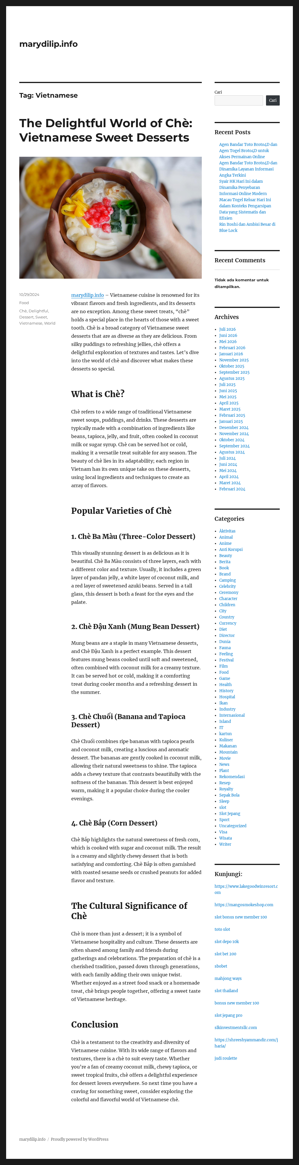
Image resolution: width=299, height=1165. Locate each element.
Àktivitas (227, 531)
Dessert (26, 317)
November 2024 (234, 433)
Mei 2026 (228, 341)
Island (225, 721)
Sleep (224, 801)
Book (224, 568)
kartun (225, 733)
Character (228, 598)
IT (221, 727)
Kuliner (226, 739)
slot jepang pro (228, 1015)
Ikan (223, 703)
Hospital (227, 696)
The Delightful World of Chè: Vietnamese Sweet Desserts (105, 130)
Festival (226, 660)
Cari (218, 92)
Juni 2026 (228, 335)
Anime (225, 543)
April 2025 (229, 403)
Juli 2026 (227, 329)
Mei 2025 (228, 396)
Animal (226, 537)
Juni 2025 (228, 390)
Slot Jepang (229, 813)
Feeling (226, 654)
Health (225, 684)
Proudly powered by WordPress (80, 1139)
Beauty (225, 555)
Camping (227, 580)
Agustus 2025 (232, 378)
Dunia (224, 641)
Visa (223, 832)
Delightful (38, 311)
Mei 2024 (228, 470)
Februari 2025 (232, 415)
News (224, 764)
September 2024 (234, 446)
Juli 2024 (227, 458)
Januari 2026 (231, 353)
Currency (227, 623)
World (49, 323)
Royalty (226, 789)
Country (226, 617)
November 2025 (234, 360)
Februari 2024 (232, 489)
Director (227, 635)
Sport (224, 819)
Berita (224, 561)
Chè (23, 311)
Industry (227, 709)
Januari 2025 (231, 421)
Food (24, 302)
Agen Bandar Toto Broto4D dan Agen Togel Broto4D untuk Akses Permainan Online (248, 150)
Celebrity (227, 586)
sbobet (221, 966)
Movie (225, 758)
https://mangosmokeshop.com (244, 904)
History (226, 690)
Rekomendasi (232, 776)
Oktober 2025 (231, 366)
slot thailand (226, 990)
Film (223, 666)
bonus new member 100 (237, 1003)
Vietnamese (30, 323)
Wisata (225, 838)
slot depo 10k (227, 941)
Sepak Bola (229, 795)
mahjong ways (228, 978)
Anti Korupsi (231, 549)
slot (222, 807)
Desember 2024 (233, 427)
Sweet (41, 317)
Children (227, 604)
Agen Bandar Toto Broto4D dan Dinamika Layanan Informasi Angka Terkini (248, 169)
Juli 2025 (227, 384)
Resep (224, 782)
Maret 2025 (230, 409)
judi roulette (226, 1058)
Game (224, 678)
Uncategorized (232, 825)
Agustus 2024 (232, 452)
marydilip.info (48, 44)
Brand (225, 574)
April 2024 (229, 476)
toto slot (222, 929)
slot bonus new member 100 (241, 917)
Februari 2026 (232, 347)
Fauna (225, 647)
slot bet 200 (225, 954)
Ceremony (228, 592)
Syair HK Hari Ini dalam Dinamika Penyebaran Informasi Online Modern (243, 187)
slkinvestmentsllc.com (236, 1027)
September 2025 (234, 372)
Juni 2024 (228, 464)
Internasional (232, 715)
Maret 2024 (230, 482)
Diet (223, 629)
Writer (225, 844)
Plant (224, 770)
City (222, 611)
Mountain (228, 752)
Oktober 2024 (231, 439)
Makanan (228, 746)
